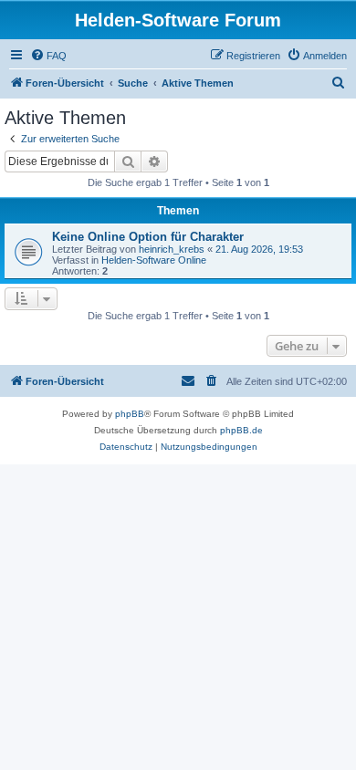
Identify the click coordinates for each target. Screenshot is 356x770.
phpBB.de (241, 430)
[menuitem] (48, 56)
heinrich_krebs (171, 249)
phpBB (129, 414)
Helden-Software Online (153, 260)
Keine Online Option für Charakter (148, 237)
